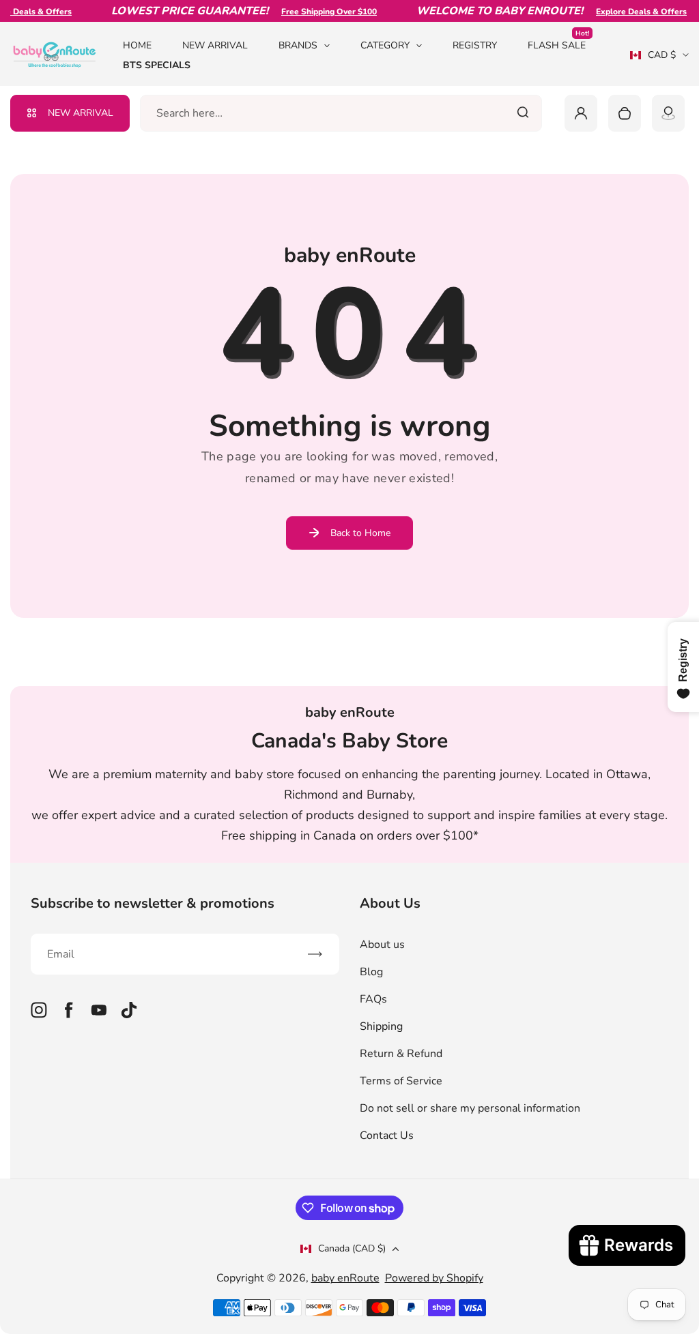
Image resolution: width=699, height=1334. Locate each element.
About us (382, 944)
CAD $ (653, 59)
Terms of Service (401, 1080)
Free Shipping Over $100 (318, 11)
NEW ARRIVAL (215, 45)
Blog (371, 971)
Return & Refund (401, 1053)
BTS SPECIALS (156, 65)
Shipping (381, 1026)
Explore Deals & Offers (630, 11)
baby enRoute (345, 1278)
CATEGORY (385, 45)
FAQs (373, 999)
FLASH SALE (558, 45)
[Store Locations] (668, 113)
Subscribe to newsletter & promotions (152, 903)
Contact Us (387, 1135)
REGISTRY (475, 45)
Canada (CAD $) (352, 1248)
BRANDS (298, 45)
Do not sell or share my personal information (470, 1108)
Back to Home (360, 533)
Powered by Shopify (434, 1278)
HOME (137, 45)
